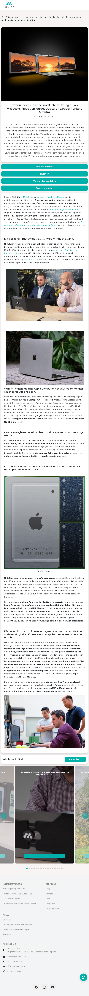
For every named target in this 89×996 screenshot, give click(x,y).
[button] (4, 816)
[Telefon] (4, 961)
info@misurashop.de (15, 966)
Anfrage (49, 894)
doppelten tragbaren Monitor (51, 197)
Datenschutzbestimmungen (16, 930)
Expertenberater (44, 188)
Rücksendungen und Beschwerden (20, 904)
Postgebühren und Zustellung (17, 894)
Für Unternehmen (11, 899)
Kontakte (7, 935)
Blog (48, 899)
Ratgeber (50, 904)
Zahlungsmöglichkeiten (14, 889)
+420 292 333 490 (14, 961)
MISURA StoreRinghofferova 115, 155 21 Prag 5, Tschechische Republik (31, 950)
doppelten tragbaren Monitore (63, 210)
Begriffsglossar (53, 909)
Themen (44, 174)
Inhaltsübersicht (44, 166)
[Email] (4, 966)
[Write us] (4, 971)
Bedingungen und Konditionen (17, 925)
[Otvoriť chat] (83, 977)
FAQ (48, 889)
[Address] (4, 950)
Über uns (7, 920)
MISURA (27, 197)
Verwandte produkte (44, 181)
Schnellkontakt (13, 971)
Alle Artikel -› (75, 759)
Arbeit (31, 260)
